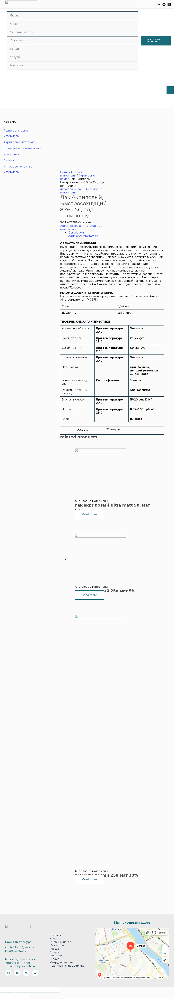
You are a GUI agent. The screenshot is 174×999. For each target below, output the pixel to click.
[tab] (116, 232)
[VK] (158, 4)
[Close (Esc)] (7, 990)
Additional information (83, 236)
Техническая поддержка (67, 965)
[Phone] (35, 973)
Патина (8, 160)
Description (76, 232)
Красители (11, 154)
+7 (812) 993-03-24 (140, 4)
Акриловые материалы (20, 142)
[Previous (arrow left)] (7, 996)
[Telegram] (164, 4)
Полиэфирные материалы (22, 148)
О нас (14, 23)
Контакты (16, 65)
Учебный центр (21, 32)
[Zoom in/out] (52, 990)
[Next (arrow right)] (22, 996)
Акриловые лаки (72, 189)
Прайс (54, 958)
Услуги (15, 57)
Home (64, 172)
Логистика (17, 40)
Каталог (15, 48)
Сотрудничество (61, 962)
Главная (15, 15)
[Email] (169, 4)
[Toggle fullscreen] (37, 990)
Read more (89, 514)
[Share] (22, 990)
